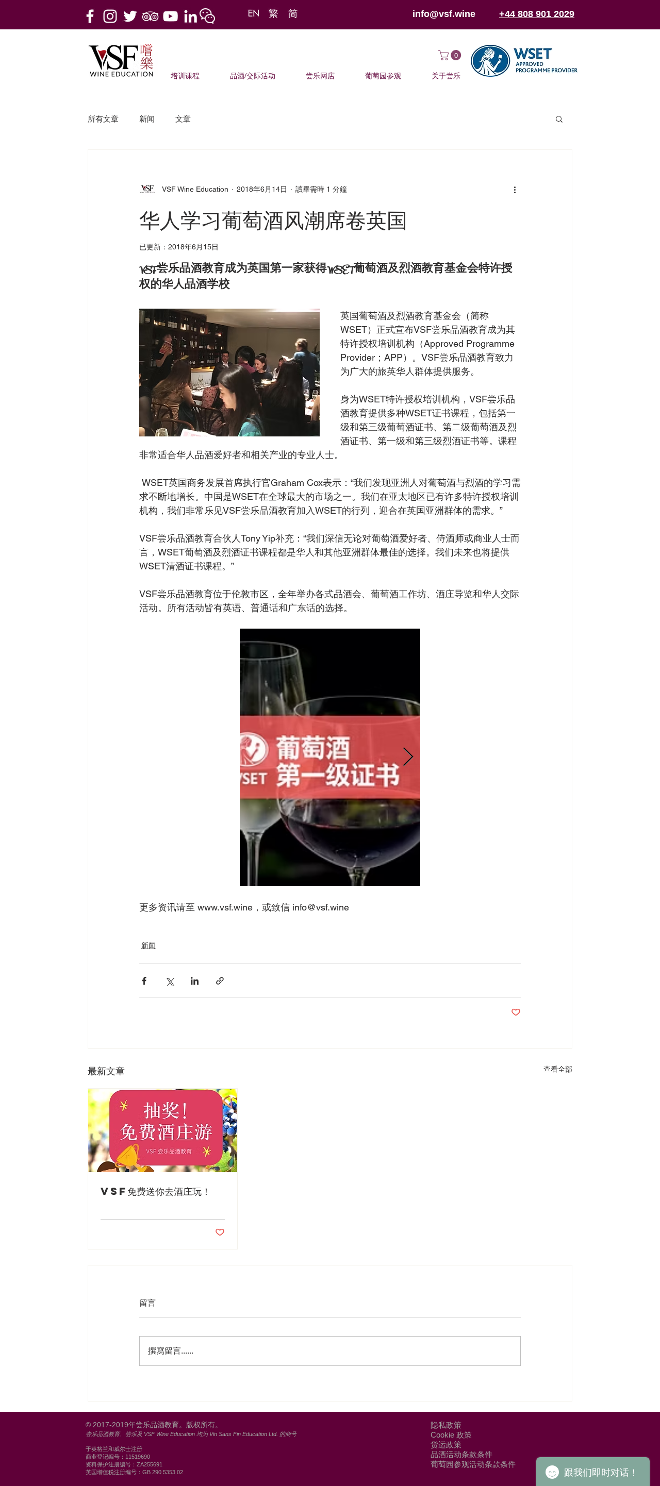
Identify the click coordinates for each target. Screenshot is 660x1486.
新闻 (147, 118)
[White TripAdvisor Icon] (150, 16)
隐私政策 (446, 1425)
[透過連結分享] (220, 981)
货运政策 (446, 1444)
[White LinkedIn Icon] (191, 16)
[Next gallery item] (408, 757)
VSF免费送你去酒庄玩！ (156, 1191)
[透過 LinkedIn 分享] (195, 981)
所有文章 (103, 118)
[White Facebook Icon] (90, 16)
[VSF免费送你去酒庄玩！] (162, 1130)
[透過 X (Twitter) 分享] (169, 981)
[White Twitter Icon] (130, 16)
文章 (183, 118)
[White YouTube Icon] (170, 16)
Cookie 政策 (451, 1434)
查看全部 (557, 1069)
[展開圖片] (330, 757)
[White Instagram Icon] (110, 16)
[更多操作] (514, 189)
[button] (207, 16)
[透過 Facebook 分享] (144, 981)
